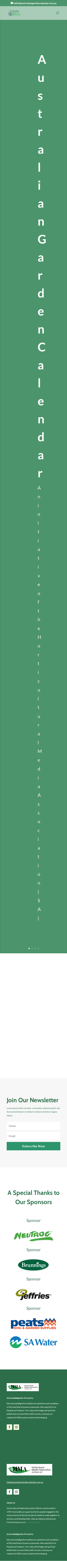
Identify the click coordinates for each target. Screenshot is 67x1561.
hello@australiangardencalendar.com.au (25, 1482)
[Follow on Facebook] (9, 1427)
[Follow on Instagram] (16, 1427)
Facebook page (33, 1522)
